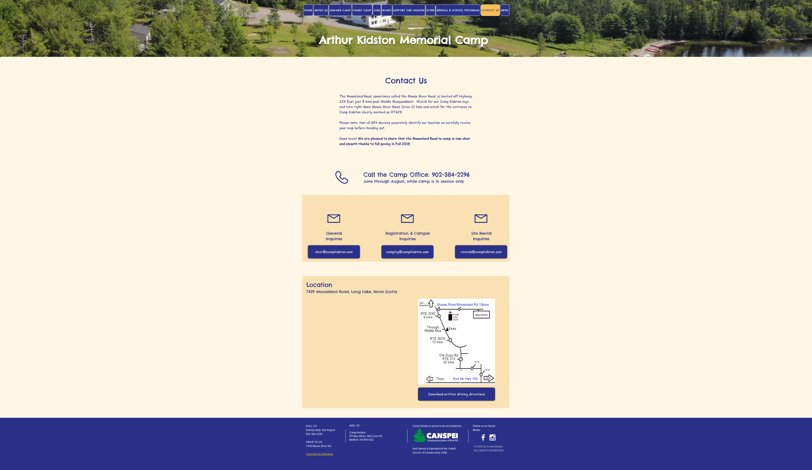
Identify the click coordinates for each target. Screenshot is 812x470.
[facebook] (483, 437)
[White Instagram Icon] (492, 437)
